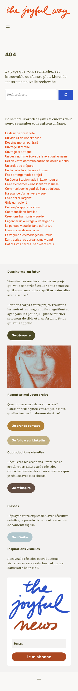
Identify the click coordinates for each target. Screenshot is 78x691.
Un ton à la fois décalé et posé (26, 170)
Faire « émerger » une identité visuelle (32, 184)
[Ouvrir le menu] (7, 26)
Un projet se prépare (19, 166)
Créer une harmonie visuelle (24, 216)
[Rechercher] (65, 95)
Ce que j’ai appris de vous (22, 207)
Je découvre (21, 335)
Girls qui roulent (16, 202)
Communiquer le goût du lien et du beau (32, 189)
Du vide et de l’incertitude (23, 138)
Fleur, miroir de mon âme (22, 230)
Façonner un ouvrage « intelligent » (30, 221)
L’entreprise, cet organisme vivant (29, 240)
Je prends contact (26, 426)
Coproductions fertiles (21, 212)
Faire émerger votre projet (23, 175)
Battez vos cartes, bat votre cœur (29, 244)
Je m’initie (20, 537)
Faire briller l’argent (18, 198)
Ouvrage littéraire (17, 147)
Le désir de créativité (20, 133)
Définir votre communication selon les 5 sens (37, 161)
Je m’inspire (21, 488)
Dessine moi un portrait (21, 142)
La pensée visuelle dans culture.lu (28, 226)
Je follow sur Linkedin (28, 440)
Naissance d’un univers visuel (25, 193)
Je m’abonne (39, 657)
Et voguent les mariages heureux (28, 235)
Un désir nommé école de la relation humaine (36, 156)
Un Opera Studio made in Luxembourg (31, 180)
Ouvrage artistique (18, 152)
